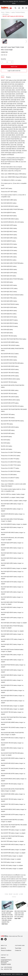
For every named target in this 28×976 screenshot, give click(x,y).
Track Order (18, 948)
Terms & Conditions (6, 950)
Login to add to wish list (14, 70)
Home (2, 12)
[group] (5, 41)
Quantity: (3, 59)
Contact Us (18, 950)
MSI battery (6, 14)
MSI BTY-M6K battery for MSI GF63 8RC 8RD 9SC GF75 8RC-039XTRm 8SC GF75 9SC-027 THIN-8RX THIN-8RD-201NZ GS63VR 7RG (7, 917)
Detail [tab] (2, 77)
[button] (2, 41)
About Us (3, 948)
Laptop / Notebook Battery (18, 12)
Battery (8, 12)
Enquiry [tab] (8, 77)
